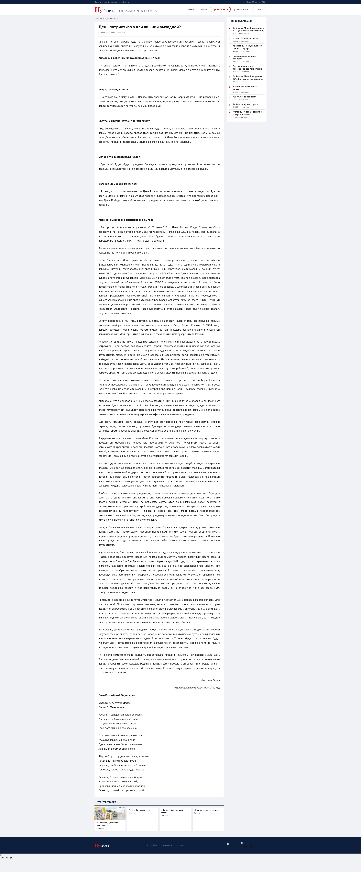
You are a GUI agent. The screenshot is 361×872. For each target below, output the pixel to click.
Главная (190, 9)
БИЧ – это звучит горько (245, 104)
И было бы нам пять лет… (246, 38)
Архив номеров (240, 9)
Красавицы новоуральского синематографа (247, 47)
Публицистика (220, 9)
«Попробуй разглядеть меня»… (245, 87)
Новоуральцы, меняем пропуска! (244, 57)
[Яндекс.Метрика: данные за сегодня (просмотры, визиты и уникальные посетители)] (233, 845)
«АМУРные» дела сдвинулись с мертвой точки (248, 113)
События (203, 9)
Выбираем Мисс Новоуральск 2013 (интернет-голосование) (248, 29)
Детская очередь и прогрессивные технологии (247, 67)
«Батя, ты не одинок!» (244, 96)
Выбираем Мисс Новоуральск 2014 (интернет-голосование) (248, 77)
